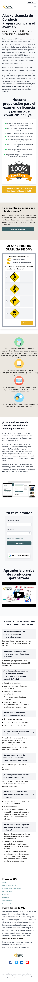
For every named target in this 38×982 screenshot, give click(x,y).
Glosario (5, 895)
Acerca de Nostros (9, 885)
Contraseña (10, 529)
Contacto (5, 898)
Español (30, 2)
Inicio (4, 882)
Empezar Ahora (8, 904)
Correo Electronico (13, 520)
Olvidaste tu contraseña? (15, 538)
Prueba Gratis (7, 891)
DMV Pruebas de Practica (11, 888)
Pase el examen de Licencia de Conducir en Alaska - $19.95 (19, 189)
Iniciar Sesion (7, 901)
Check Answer (27, 323)
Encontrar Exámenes (18, 229)
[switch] (9, 259)
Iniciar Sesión (19, 543)
